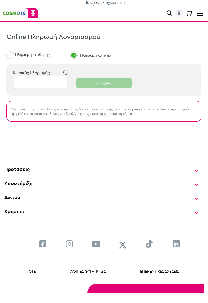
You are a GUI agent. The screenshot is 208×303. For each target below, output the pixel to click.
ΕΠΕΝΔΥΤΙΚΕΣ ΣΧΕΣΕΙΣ (159, 271)
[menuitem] (42, 244)
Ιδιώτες (93, 2)
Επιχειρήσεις (113, 2)
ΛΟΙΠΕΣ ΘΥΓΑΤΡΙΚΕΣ (88, 271)
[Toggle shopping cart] (189, 13)
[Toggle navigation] (200, 12)
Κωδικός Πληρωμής (31, 72)
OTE (32, 271)
